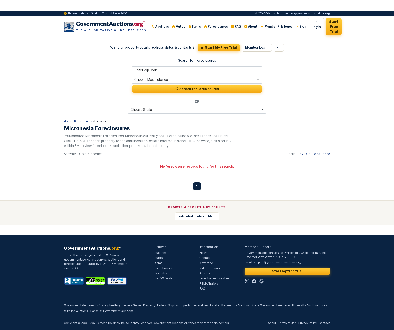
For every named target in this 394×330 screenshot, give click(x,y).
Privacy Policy (307, 323)
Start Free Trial (333, 26)
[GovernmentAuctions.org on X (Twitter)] (247, 281)
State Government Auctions (271, 305)
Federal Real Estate (205, 305)
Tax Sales (160, 273)
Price (326, 154)
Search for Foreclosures (199, 89)
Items (196, 26)
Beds (316, 154)
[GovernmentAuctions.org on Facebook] (254, 281)
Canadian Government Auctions (112, 311)
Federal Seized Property (138, 305)
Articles (204, 273)
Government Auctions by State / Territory (92, 305)
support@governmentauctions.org (277, 262)
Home (68, 121)
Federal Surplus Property (174, 305)
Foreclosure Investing (214, 278)
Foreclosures (218, 26)
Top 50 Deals (163, 278)
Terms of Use (287, 323)
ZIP (308, 154)
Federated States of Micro (197, 216)
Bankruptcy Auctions (235, 305)
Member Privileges (278, 26)
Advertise (206, 263)
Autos (180, 26)
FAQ (238, 26)
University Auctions (305, 305)
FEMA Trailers (209, 283)
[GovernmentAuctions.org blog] (261, 281)
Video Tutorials (209, 268)
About (253, 26)
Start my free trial (287, 271)
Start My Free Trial (221, 48)
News (203, 252)
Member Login (256, 48)
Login (316, 27)
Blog (302, 26)
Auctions (162, 26)
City (300, 154)
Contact (205, 258)
